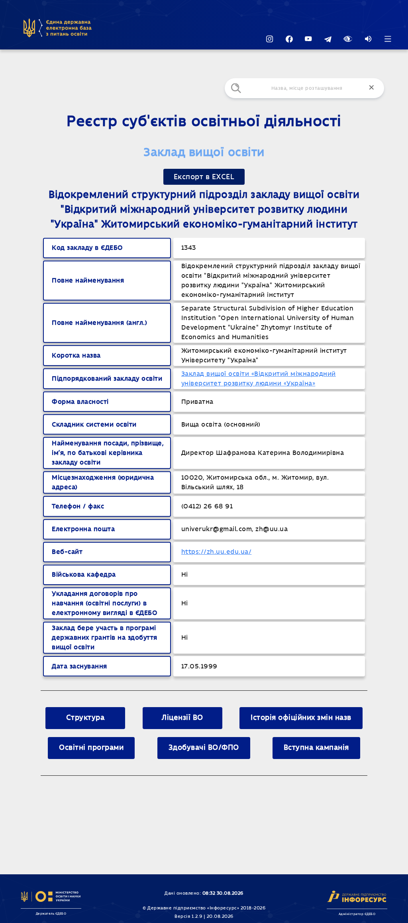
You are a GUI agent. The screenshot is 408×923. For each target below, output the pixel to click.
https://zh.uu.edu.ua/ (216, 552)
